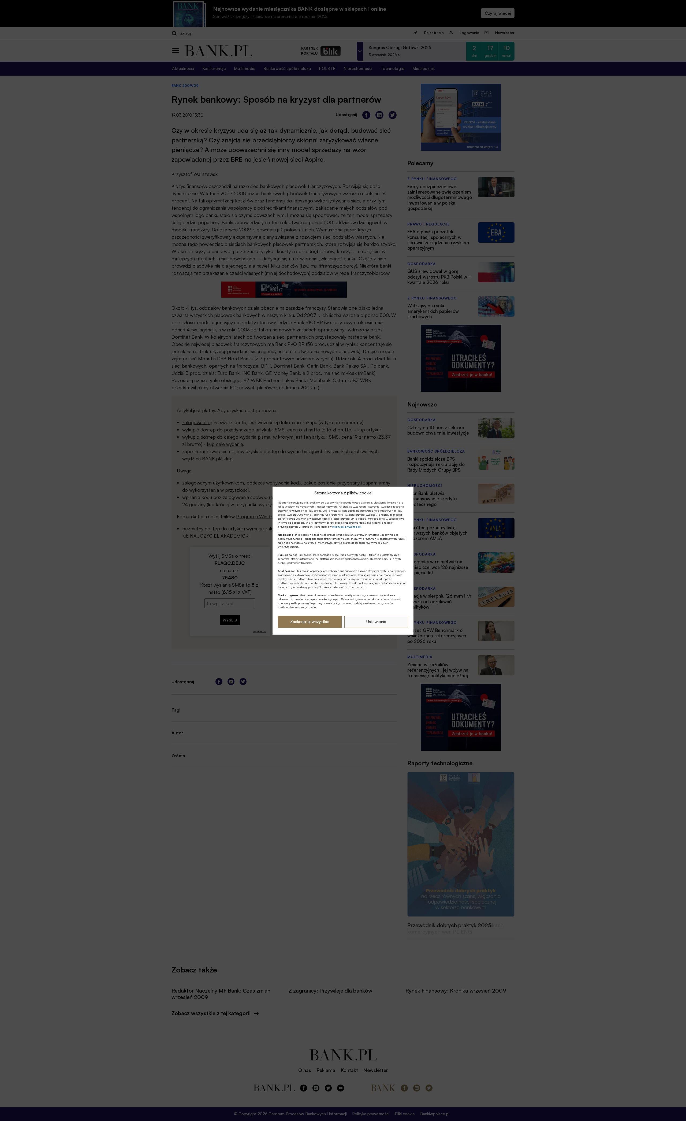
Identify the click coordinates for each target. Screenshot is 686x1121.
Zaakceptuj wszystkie (309, 621)
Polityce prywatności (346, 526)
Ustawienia (376, 621)
